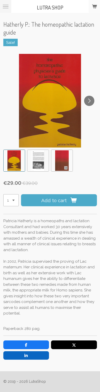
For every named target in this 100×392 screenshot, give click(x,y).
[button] (14, 160)
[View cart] (94, 6)
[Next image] (89, 101)
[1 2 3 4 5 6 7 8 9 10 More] (11, 200)
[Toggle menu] (5, 6)
